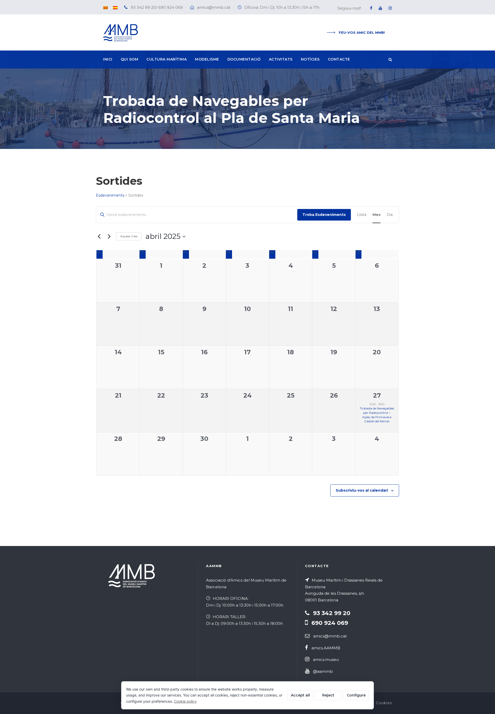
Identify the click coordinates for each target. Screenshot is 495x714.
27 (377, 395)
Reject (328, 695)
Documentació (244, 59)
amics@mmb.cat (213, 7)
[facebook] (371, 8)
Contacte (339, 59)
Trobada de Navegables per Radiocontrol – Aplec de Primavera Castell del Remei (377, 414)
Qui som (129, 59)
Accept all (300, 695)
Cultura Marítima (166, 59)
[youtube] (380, 8)
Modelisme (207, 59)
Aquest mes (128, 236)
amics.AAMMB (325, 647)
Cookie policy (185, 701)
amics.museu (326, 659)
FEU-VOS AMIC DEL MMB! (362, 32)
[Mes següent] (109, 236)
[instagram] (390, 8)
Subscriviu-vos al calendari (362, 490)
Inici (107, 59)
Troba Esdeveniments (324, 214)
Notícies (310, 59)
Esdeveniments (110, 195)
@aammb (323, 671)
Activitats (281, 59)
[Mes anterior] (99, 236)
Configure (356, 695)
